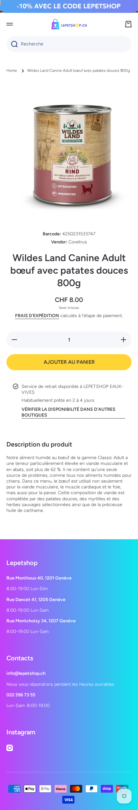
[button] (128, 24)
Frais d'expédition (37, 315)
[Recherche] (12, 44)
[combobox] (69, 44)
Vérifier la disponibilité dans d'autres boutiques (69, 412)
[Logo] (69, 24)
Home (11, 70)
